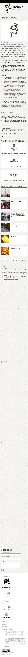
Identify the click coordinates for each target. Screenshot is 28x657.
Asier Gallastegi (8, 631)
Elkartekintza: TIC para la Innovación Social (14, 180)
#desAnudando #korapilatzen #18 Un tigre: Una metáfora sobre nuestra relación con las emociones (15, 645)
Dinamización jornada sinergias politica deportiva (14, 153)
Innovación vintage (15, 248)
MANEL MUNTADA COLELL (10, 640)
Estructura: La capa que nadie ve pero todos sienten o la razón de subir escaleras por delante (14, 632)
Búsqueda (4, 626)
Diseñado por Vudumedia (7, 654)
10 (18, 260)
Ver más (26, 183)
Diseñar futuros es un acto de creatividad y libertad (14, 269)
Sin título (5, 268)
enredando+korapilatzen (14, 8)
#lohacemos (14, 236)
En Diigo (3, 266)
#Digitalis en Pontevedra (16, 201)
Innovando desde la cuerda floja (18, 189)
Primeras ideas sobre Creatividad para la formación (18, 225)
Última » (24, 260)
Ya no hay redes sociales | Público (11, 279)
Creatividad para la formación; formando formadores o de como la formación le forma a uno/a (18, 214)
